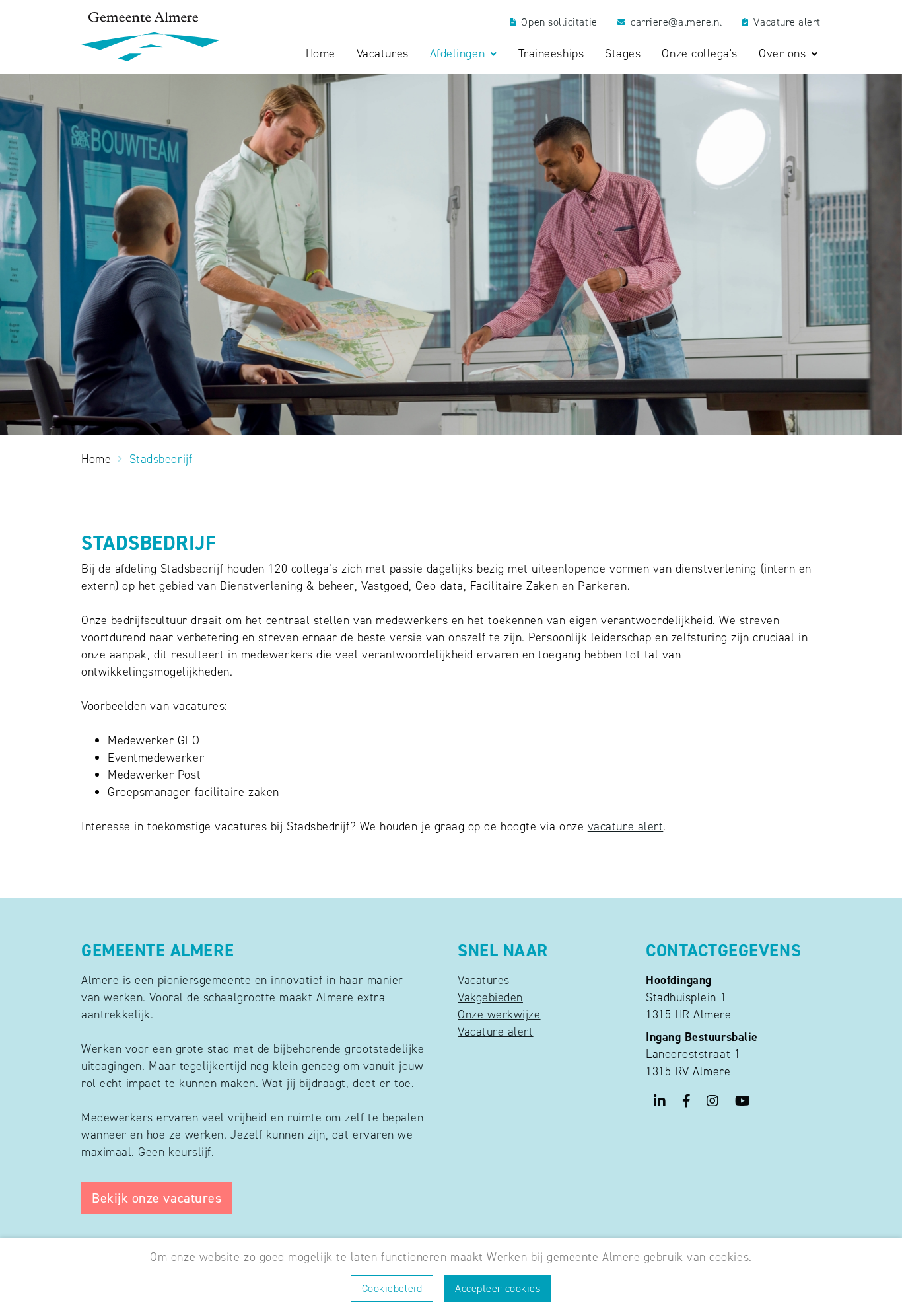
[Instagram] (713, 1100)
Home (320, 54)
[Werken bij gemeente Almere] (150, 36)
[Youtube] (743, 1100)
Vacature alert (787, 22)
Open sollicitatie (559, 22)
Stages (623, 54)
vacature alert (626, 826)
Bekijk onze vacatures (156, 1198)
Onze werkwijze (499, 1014)
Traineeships (551, 54)
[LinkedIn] (660, 1100)
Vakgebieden (490, 997)
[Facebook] (686, 1100)
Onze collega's (700, 54)
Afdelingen (459, 54)
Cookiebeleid (392, 1288)
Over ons (784, 54)
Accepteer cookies (497, 1288)
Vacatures (383, 54)
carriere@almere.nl (676, 22)
